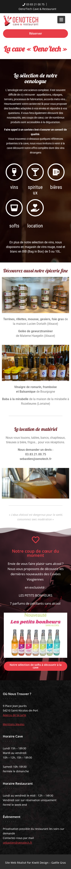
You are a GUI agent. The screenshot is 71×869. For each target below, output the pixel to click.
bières (56, 187)
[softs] (14, 207)
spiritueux (35, 190)
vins (14, 187)
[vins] (14, 172)
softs (14, 226)
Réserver (35, 33)
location (35, 226)
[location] (35, 207)
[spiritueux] (35, 172)
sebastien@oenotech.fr (17, 842)
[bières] (56, 172)
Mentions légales (13, 724)
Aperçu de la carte (14, 715)
